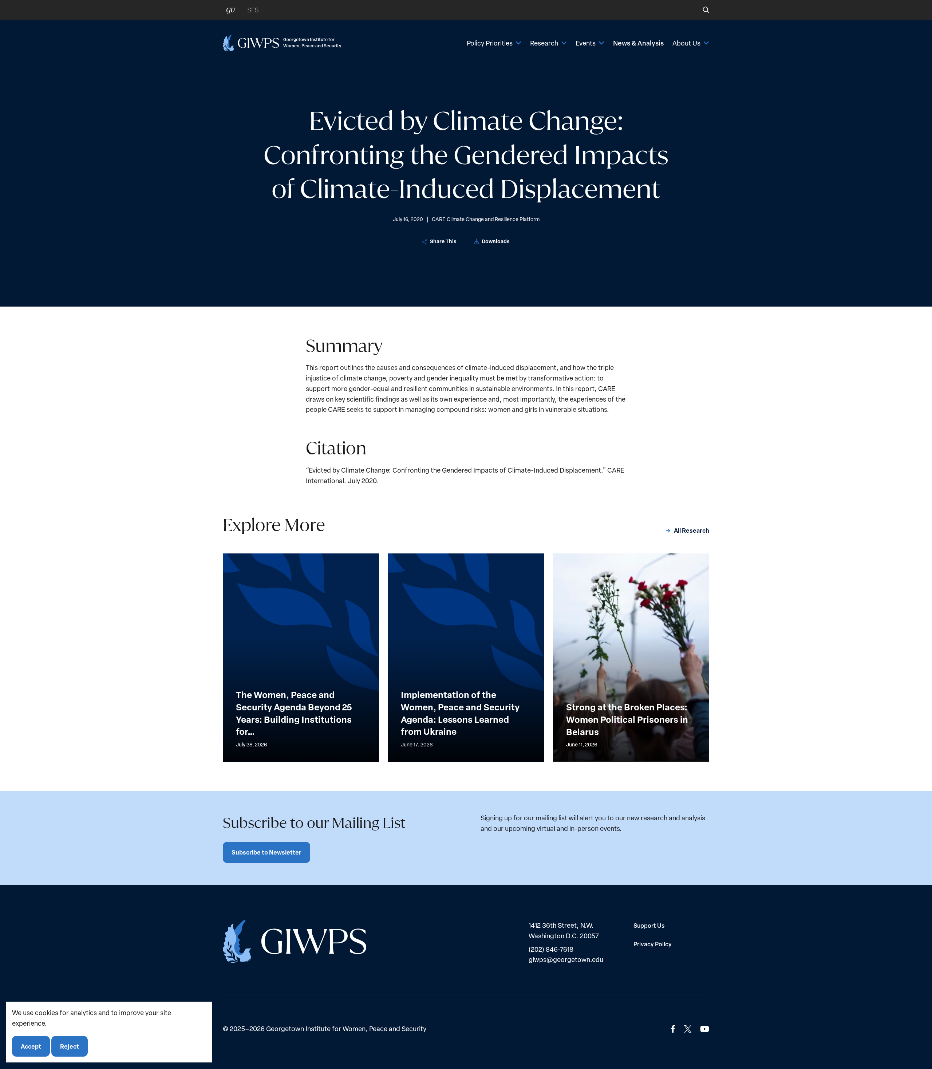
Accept (31, 1046)
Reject (69, 1046)
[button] (701, 9)
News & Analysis (638, 43)
